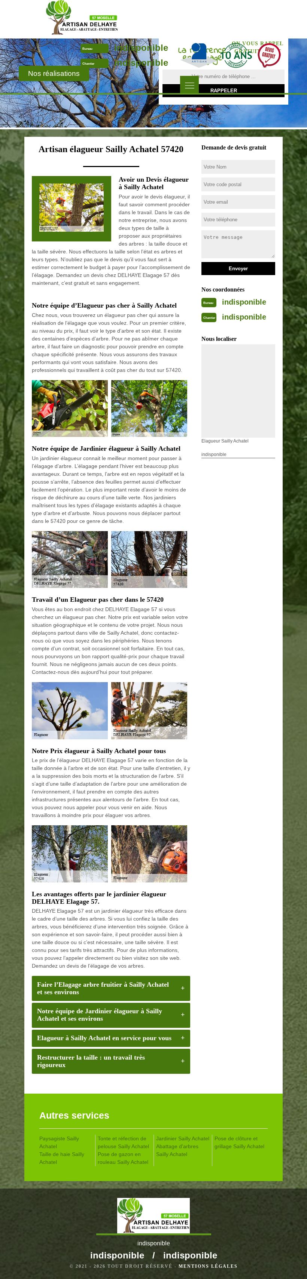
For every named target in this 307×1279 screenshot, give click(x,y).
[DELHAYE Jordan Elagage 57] (81, 18)
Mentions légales (208, 1266)
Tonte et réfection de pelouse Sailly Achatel (123, 1142)
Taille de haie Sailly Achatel (61, 1158)
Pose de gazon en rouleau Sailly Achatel (123, 1158)
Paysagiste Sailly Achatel (59, 1142)
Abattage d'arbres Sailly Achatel (177, 1150)
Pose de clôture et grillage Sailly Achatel (239, 1142)
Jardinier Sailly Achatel (182, 1138)
